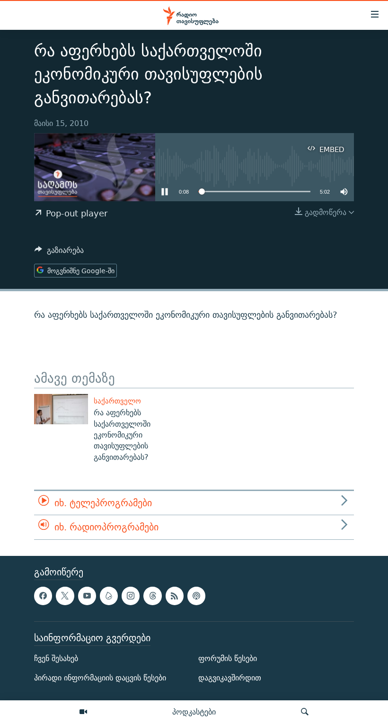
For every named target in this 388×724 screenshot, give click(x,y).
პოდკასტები (194, 711)
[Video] (83, 712)
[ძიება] (305, 712)
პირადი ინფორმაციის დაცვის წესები (100, 678)
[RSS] (175, 596)
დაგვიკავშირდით (229, 678)
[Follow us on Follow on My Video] (109, 596)
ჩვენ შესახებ (56, 658)
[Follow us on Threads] (152, 596)
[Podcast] (196, 596)
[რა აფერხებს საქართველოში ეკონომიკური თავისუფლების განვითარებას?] (61, 409)
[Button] (59, 252)
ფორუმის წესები (227, 658)
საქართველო (117, 401)
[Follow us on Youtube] (87, 596)
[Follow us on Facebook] (43, 596)
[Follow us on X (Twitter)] (65, 596)
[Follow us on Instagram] (131, 596)
